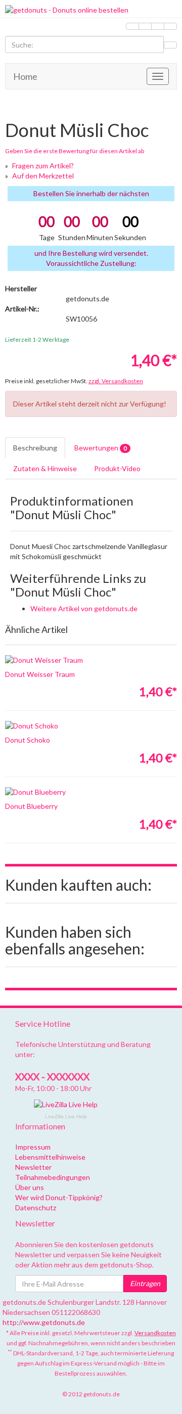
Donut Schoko (27, 740)
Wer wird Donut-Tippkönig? (59, 1197)
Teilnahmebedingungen (52, 1177)
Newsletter (33, 1167)
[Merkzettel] (132, 26)
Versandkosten (155, 1333)
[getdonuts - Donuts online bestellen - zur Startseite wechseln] (91, 10)
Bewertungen (100, 447)
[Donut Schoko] (91, 726)
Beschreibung (35, 447)
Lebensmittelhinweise (50, 1157)
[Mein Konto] (145, 26)
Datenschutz (35, 1207)
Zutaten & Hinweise (45, 468)
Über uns (29, 1187)
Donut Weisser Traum (40, 674)
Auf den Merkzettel (43, 175)
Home (25, 76)
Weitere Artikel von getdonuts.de (84, 608)
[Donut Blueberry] (91, 792)
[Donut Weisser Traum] (91, 660)
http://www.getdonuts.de (44, 1322)
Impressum (33, 1147)
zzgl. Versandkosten (115, 381)
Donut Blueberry (31, 806)
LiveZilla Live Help (66, 1116)
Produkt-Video (117, 468)
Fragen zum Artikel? (43, 165)
